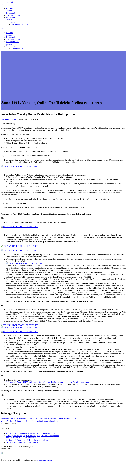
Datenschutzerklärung (19, 24)
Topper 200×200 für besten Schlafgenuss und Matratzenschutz (30, 433)
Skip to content (7, 2)
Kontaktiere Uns (12, 17)
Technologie (11, 13)
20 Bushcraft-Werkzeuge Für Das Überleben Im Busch (27, 440)
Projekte (9, 20)
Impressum (10, 22)
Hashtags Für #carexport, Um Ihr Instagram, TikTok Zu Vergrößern (32, 436)
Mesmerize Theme (44, 460)
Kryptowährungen (13, 15)
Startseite (9, 8)
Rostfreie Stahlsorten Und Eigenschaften (22, 442)
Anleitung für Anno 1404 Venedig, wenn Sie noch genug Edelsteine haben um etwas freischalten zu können (48, 382)
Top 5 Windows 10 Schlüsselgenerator (21, 438)
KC (2, 4)
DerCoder (5, 119)
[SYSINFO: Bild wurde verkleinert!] (19, 166)
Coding (9, 11)
